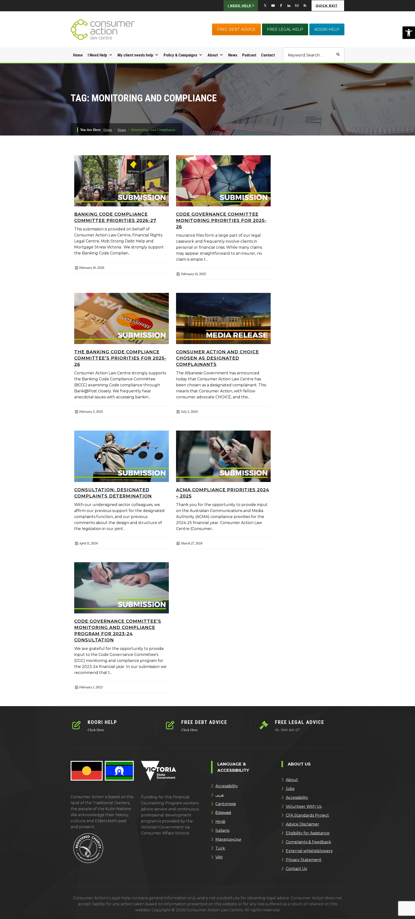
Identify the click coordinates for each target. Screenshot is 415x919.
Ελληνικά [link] (223, 812)
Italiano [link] (222, 830)
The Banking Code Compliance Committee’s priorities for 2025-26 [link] (120, 358)
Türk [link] (220, 848)
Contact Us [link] (296, 868)
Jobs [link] (290, 788)
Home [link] (78, 55)
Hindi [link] (220, 821)
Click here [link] (96, 730)
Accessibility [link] (226, 786)
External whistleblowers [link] (309, 851)
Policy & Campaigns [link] (180, 55)
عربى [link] (219, 795)
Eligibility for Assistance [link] (308, 833)
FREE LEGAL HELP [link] (285, 29)
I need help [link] (239, 5)
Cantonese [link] (225, 804)
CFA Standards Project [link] (307, 815)
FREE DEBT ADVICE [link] (236, 29)
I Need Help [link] (97, 55)
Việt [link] (219, 857)
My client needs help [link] (135, 55)
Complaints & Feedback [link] (308, 842)
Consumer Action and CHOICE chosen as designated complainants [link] (217, 358)
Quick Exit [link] (327, 5)
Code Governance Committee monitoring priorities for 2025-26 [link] (221, 220)
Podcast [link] (249, 55)
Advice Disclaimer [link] (302, 824)
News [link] (232, 55)
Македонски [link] (228, 839)
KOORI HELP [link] (326, 29)
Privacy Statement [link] (304, 859)
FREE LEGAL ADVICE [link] (299, 722)
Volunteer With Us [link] (304, 806)
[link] (409, 32)
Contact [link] (268, 55)
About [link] (213, 55)
